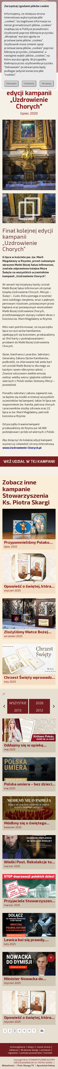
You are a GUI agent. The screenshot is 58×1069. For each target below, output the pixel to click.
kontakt (48, 1052)
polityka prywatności (31, 1052)
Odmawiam (11, 83)
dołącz (31, 1046)
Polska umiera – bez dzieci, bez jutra (28, 786)
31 (42, 1030)
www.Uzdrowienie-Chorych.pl (22, 447)
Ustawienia (29, 83)
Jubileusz (14, 1049)
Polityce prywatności (35, 28)
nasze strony (43, 1046)
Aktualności (8, 1065)
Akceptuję (46, 83)
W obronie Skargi (29, 1049)
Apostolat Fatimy (46, 1065)
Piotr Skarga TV (25, 1065)
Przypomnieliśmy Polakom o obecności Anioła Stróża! (28, 544)
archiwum (45, 1049)
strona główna (17, 1046)
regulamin (13, 1052)
